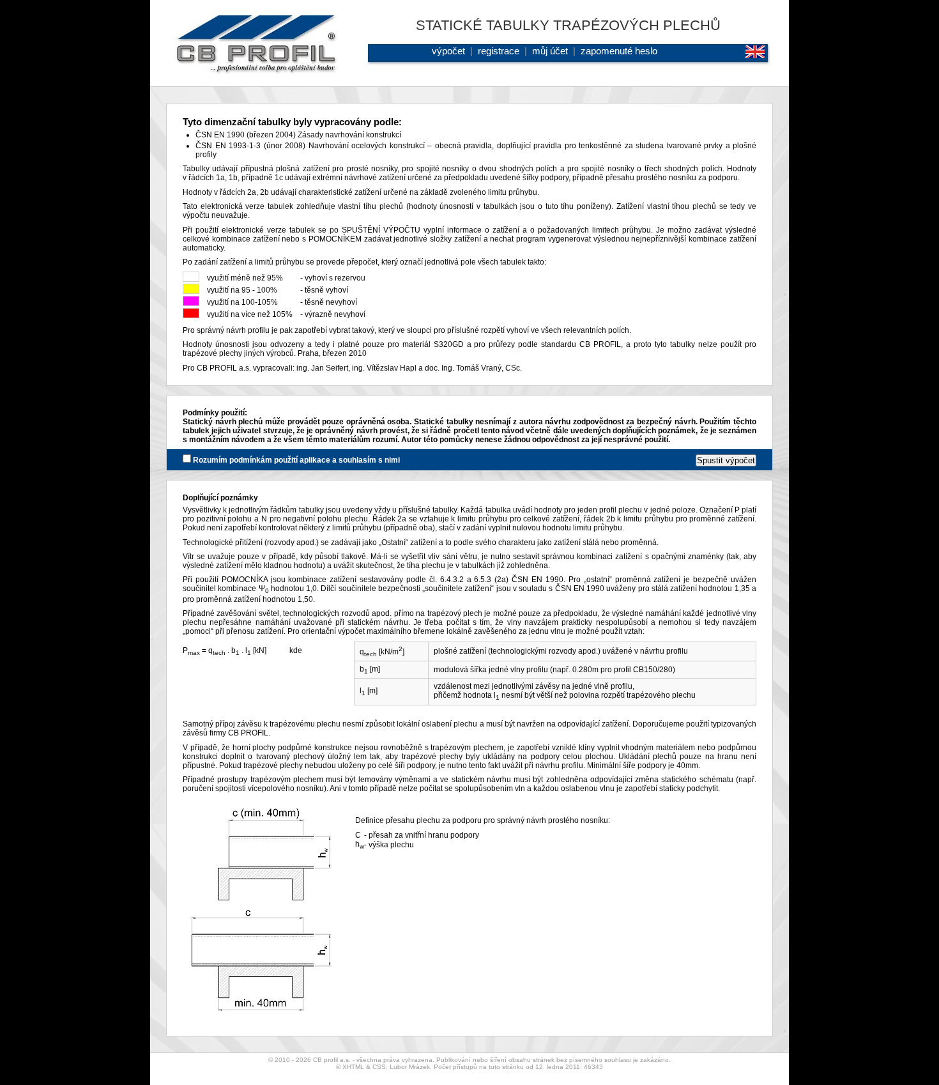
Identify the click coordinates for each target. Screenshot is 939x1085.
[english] (756, 54)
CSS (379, 1066)
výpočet (448, 50)
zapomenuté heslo (619, 50)
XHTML (353, 1066)
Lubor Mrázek (410, 1066)
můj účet (550, 50)
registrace (498, 50)
